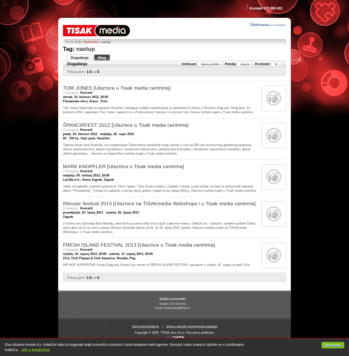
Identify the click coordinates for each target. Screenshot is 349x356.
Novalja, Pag (126, 258)
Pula (104, 101)
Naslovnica (91, 42)
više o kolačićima (35, 350)
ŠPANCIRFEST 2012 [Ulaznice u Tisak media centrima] (126, 125)
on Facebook (268, 25)
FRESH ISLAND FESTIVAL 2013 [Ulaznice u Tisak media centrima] (139, 245)
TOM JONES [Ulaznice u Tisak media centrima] (116, 88)
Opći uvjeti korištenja (145, 326)
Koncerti (86, 92)
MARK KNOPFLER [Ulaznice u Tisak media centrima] (123, 166)
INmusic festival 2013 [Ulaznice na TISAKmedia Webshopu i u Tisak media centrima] (159, 203)
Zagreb (109, 179)
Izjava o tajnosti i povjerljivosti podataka (191, 326)
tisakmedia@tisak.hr (177, 308)
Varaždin (103, 138)
